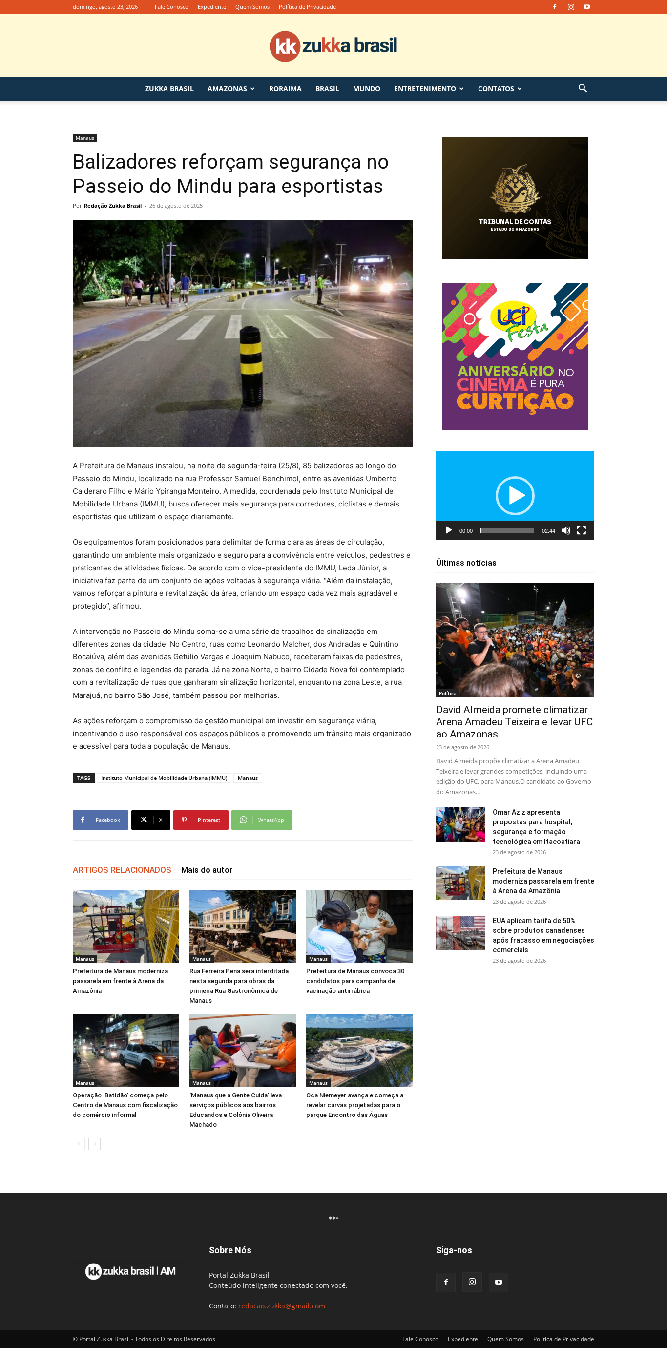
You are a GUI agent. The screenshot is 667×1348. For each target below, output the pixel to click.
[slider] (507, 530)
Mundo (366, 88)
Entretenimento (425, 88)
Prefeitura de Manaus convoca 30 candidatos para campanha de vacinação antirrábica (355, 981)
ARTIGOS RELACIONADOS (122, 870)
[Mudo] (566, 530)
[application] (515, 495)
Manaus (85, 137)
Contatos (496, 88)
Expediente (212, 6)
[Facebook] (554, 7)
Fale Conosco (171, 6)
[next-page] (94, 1144)
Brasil (327, 88)
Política (448, 693)
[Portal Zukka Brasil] (333, 45)
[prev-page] (79, 1144)
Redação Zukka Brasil (113, 205)
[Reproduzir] (449, 530)
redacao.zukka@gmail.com (281, 1305)
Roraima (285, 88)
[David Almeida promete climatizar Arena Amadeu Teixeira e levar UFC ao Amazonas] (515, 640)
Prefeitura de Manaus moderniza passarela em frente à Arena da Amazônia (120, 981)
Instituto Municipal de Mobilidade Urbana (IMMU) (164, 777)
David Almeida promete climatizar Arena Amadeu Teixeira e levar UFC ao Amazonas (514, 722)
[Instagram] (570, 7)
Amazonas (227, 88)
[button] (582, 89)
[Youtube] (587, 7)
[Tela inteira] (581, 530)
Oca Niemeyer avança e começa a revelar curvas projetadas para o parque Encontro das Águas (354, 1105)
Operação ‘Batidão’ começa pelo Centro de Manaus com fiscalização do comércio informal (125, 1105)
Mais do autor (206, 870)
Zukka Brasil (169, 88)
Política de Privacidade (307, 6)
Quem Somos (252, 6)
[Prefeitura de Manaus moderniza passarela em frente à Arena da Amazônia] (126, 926)
